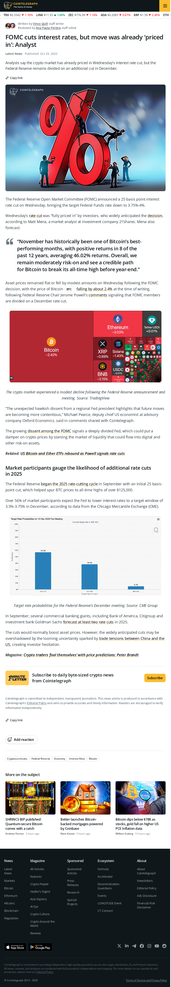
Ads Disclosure (147, 896)
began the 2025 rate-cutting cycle (69, 483)
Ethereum (10, 896)
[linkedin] (126, 946)
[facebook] (141, 946)
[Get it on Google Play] (40, 947)
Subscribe (155, 678)
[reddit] (164, 946)
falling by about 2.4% (94, 288)
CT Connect (105, 911)
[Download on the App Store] (15, 947)
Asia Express (38, 899)
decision (155, 215)
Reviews (35, 933)
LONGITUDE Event (110, 903)
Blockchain (11, 911)
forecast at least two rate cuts (88, 621)
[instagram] (149, 946)
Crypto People (39, 884)
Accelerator (105, 876)
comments (98, 294)
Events (102, 896)
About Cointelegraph (146, 871)
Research (73, 892)
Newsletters (145, 881)
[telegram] (134, 946)
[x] (119, 946)
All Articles (37, 869)
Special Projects (72, 902)
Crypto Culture (40, 914)
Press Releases (73, 883)
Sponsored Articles (74, 871)
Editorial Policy (36, 703)
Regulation (11, 918)
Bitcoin (8, 888)
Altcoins (9, 903)
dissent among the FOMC (49, 430)
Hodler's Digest (40, 891)
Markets (9, 881)
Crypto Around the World (42, 924)
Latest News (13, 54)
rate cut (35, 215)
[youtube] (156, 946)
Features (36, 876)
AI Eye (34, 906)
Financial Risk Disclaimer (146, 905)
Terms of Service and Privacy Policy (146, 980)
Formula (103, 869)
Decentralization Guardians (108, 886)
